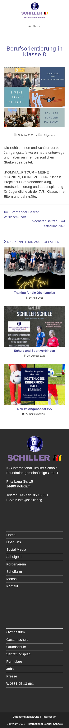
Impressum (49, 716)
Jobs (10, 669)
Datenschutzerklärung (26, 716)
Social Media (16, 549)
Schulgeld (13, 557)
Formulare (14, 661)
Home (11, 535)
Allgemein (50, 135)
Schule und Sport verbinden (34, 350)
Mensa (11, 579)
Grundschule (16, 647)
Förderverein (16, 564)
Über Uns (13, 542)
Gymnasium (15, 632)
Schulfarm (14, 572)
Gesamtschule (17, 640)
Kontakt (12, 586)
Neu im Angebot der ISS (34, 409)
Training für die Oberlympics (34, 292)
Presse (11, 676)
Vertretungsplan (18, 654)
